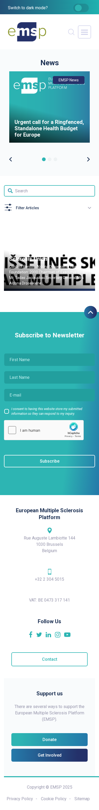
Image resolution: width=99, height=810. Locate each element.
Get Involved (50, 755)
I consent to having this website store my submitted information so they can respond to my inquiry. (46, 411)
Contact (49, 659)
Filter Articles (27, 208)
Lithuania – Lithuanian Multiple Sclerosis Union (45, 255)
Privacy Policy (20, 798)
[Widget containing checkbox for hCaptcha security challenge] (44, 430)
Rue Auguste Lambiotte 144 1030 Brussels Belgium (49, 544)
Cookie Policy (54, 798)
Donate (49, 739)
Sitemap (82, 798)
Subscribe (49, 461)
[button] (44, 159)
